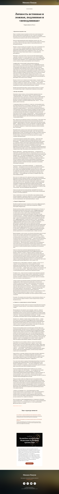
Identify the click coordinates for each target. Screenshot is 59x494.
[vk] (28, 483)
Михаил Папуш (29, 2)
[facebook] (35, 483)
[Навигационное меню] (57, 1)
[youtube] (31, 483)
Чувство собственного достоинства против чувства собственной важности (29, 420)
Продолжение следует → (18, 405)
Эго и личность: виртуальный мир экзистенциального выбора (29, 414)
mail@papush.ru (29, 479)
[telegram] (24, 483)
